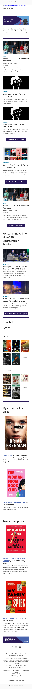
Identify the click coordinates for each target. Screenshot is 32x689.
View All (25, 357)
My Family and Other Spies (13, 618)
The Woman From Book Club (14, 502)
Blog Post (6, 264)
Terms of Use (10, 654)
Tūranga (5, 65)
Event (4, 56)
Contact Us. (20, 680)
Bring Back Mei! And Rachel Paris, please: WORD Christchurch (16, 300)
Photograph (7, 455)
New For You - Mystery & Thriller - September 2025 (16, 166)
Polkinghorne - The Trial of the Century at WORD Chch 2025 (15, 268)
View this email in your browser (16, 2)
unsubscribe (13, 665)
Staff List (6, 163)
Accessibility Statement (16, 655)
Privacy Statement (20, 654)
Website (5, 92)
